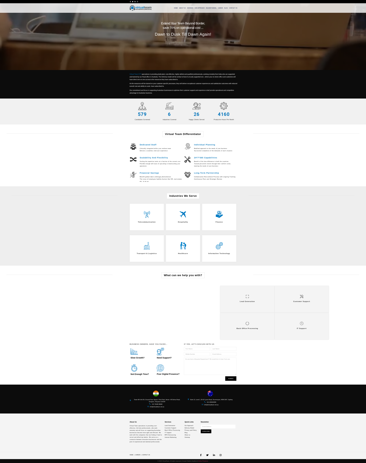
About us (182, 8)
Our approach (200, 8)
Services (190, 8)
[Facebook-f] (130, 1)
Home (176, 8)
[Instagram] (137, 1)
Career (220, 8)
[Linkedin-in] (135, 1)
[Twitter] (132, 1)
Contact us (233, 8)
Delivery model (211, 8)
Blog (226, 8)
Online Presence (203, 461)
